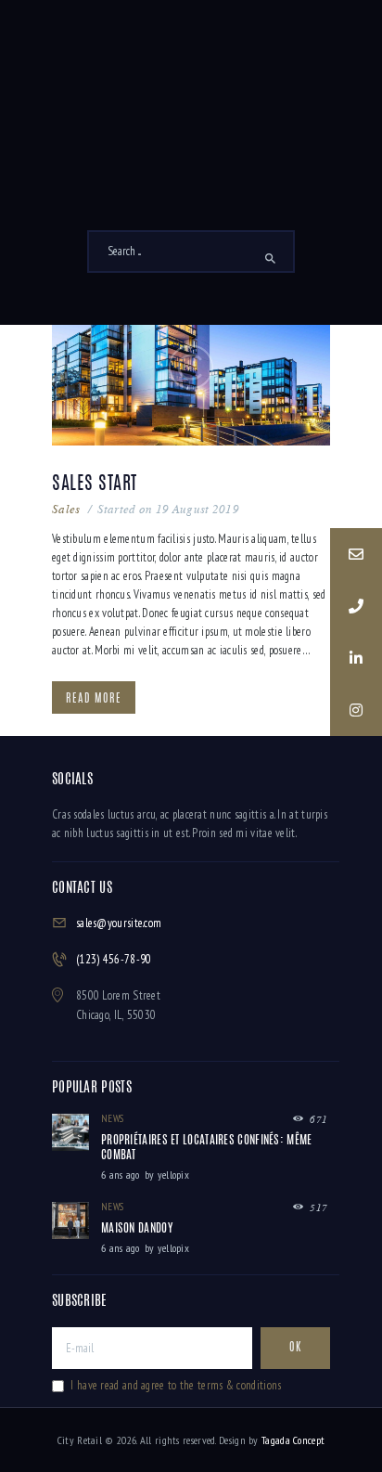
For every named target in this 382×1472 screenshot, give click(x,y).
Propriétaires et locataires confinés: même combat (206, 1148)
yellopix (173, 1174)
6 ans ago (120, 1174)
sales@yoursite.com (118, 923)
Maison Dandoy (136, 1229)
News (112, 1118)
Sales (66, 508)
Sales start (94, 484)
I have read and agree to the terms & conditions (175, 1385)
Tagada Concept (293, 1440)
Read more (93, 698)
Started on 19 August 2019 (168, 508)
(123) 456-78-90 (114, 959)
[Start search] (270, 259)
